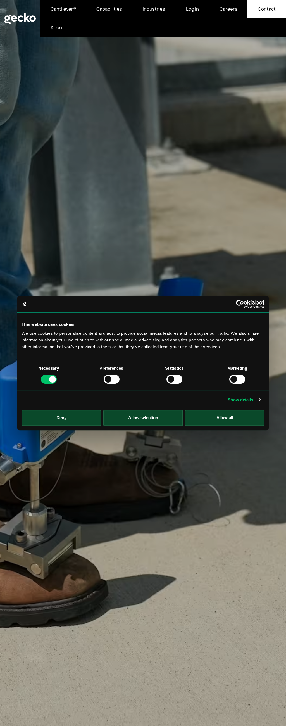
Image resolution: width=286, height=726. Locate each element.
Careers (228, 9)
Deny (61, 417)
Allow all (224, 417)
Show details (240, 399)
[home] (20, 18)
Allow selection (143, 417)
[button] (109, 9)
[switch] (112, 379)
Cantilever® (63, 9)
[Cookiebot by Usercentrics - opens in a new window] (240, 304)
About (57, 27)
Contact (267, 9)
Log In (192, 9)
